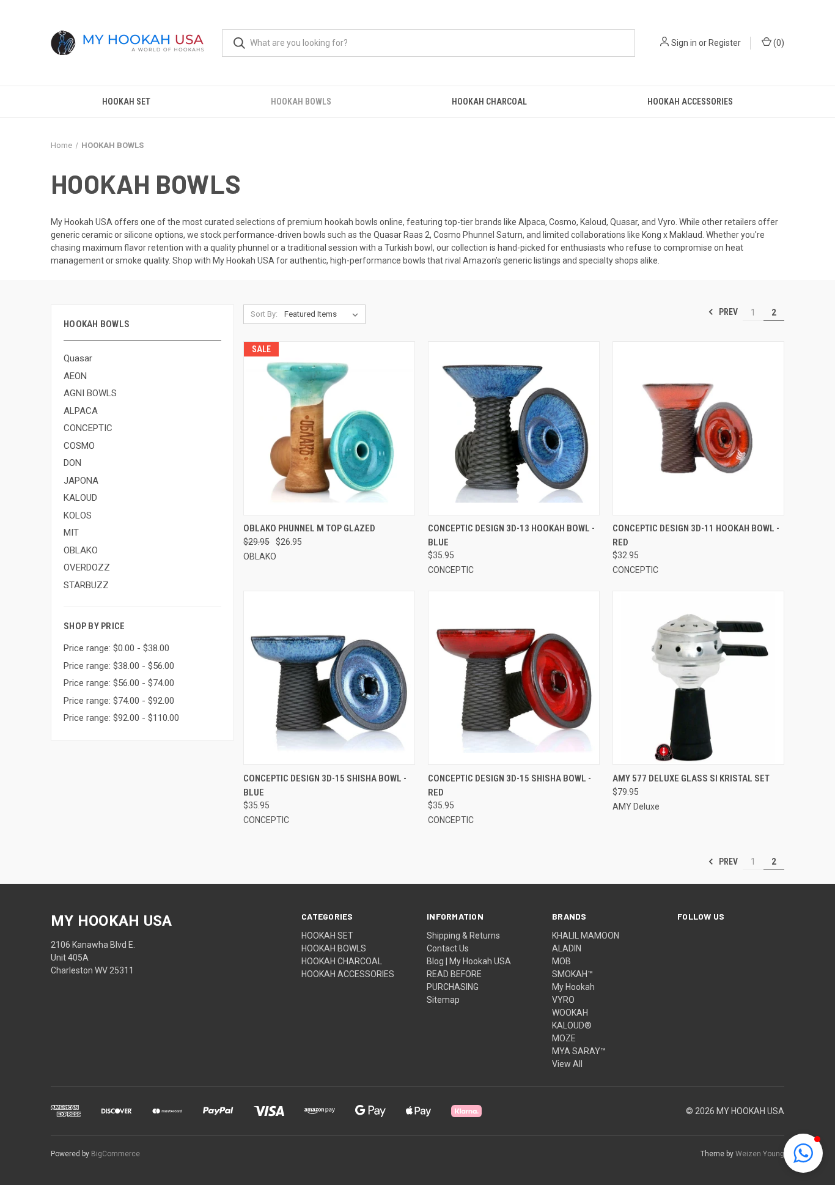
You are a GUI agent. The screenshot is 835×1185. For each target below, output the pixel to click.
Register (724, 43)
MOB (561, 961)
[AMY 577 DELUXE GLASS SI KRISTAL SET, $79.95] (698, 677)
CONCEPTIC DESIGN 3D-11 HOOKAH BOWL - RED (695, 535)
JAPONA (81, 480)
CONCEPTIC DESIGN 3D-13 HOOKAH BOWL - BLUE (511, 535)
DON (72, 462)
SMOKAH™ (572, 974)
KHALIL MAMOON (585, 935)
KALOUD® (572, 1025)
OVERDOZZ (87, 567)
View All (567, 1064)
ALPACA (81, 410)
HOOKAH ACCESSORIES (690, 101)
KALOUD (80, 497)
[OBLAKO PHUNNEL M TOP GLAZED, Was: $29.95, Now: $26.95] (329, 428)
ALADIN (566, 948)
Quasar (78, 358)
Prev (727, 312)
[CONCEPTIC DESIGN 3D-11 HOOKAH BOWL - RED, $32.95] (698, 428)
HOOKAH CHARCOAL (489, 101)
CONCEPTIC (88, 428)
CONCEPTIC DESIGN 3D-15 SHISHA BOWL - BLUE (324, 785)
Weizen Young (759, 1154)
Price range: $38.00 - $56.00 (119, 665)
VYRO (563, 1000)
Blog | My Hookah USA (469, 961)
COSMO (79, 445)
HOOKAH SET (126, 101)
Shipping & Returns (463, 935)
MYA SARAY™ (579, 1051)
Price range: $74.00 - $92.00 (119, 700)
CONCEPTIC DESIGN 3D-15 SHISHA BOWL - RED (509, 785)
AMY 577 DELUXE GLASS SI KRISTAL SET (691, 778)
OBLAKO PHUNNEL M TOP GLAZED (309, 528)
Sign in (684, 43)
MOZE (564, 1038)
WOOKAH (570, 1012)
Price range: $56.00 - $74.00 (119, 682)
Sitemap (443, 1000)
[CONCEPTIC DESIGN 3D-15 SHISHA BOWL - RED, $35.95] (513, 677)
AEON (75, 376)
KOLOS (78, 515)
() (777, 43)
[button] (803, 1153)
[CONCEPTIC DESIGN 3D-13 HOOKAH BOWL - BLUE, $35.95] (513, 428)
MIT (71, 532)
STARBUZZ (86, 585)
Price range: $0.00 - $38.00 (116, 648)
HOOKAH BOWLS (301, 101)
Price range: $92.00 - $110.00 (121, 717)
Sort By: (264, 314)
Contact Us (448, 948)
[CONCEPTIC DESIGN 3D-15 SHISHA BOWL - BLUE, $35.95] (329, 677)
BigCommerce (115, 1154)
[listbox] (323, 314)
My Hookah (573, 987)
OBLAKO (81, 550)
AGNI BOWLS (90, 393)
